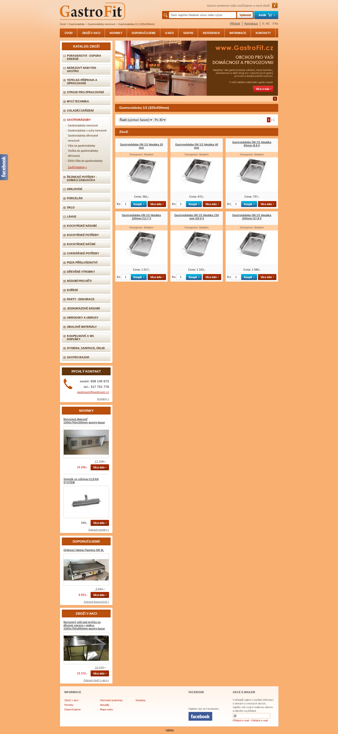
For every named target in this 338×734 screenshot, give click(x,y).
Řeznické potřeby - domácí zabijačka (82, 178)
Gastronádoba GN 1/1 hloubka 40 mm (196, 146)
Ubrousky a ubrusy (82, 317)
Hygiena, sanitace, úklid (86, 348)
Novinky (69, 704)
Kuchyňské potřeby (83, 235)
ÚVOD (69, 33)
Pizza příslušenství (82, 262)
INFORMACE (237, 33)
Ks (118, 204)
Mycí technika (78, 101)
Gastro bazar (78, 357)
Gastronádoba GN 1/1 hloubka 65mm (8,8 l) (251, 144)
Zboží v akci (71, 700)
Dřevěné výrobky (81, 271)
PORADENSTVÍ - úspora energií (84, 57)
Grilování (74, 189)
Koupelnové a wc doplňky (80, 337)
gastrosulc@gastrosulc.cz (93, 392)
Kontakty (141, 700)
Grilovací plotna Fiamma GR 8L (83, 550)
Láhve (71, 216)
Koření (72, 290)
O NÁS (169, 33)
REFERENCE (211, 33)
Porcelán (75, 198)
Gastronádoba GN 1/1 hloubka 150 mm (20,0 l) (196, 217)
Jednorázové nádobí (83, 308)
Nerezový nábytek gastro (81, 69)
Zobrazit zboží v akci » (96, 680)
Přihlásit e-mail (241, 720)
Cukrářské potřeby (83, 253)
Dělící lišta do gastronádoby (85, 160)
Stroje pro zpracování (85, 92)
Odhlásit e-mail (259, 720)
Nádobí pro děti (79, 281)
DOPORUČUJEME (144, 33)
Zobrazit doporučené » (96, 601)
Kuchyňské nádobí (82, 225)
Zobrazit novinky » (98, 529)
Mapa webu (106, 709)
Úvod (63, 24)
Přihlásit (235, 23)
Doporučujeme (72, 709)
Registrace (251, 23)
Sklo (70, 207)
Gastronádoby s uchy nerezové (87, 130)
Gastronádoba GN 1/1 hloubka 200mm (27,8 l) (251, 217)
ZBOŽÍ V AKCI (91, 33)
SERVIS (188, 33)
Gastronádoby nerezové (83, 125)
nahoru (170, 729)
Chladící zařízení (80, 110)
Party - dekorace (81, 299)
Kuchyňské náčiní (81, 244)
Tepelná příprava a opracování (82, 81)
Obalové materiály (82, 326)
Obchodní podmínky (111, 700)
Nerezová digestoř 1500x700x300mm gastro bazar (84, 421)
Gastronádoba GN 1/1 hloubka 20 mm (141, 146)
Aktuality (104, 704)
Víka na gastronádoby (81, 145)
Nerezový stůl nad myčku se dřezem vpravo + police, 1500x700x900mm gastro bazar (84, 625)
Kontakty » (103, 399)
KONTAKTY (263, 33)
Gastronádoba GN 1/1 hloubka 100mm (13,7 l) (141, 217)
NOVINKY (116, 33)
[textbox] (202, 15)
